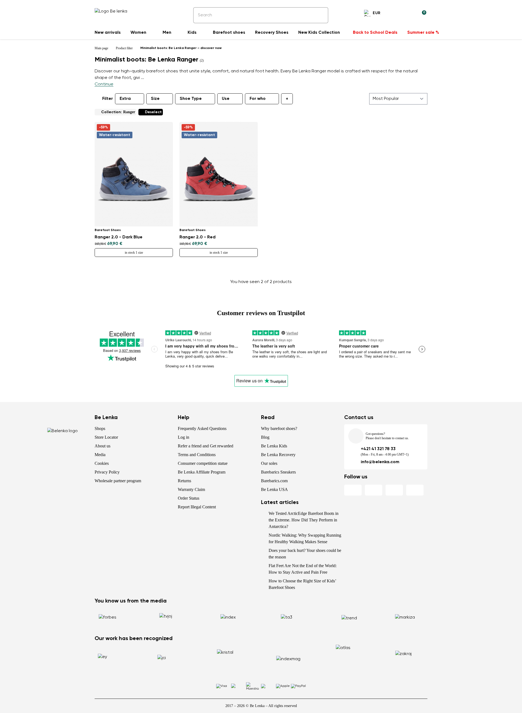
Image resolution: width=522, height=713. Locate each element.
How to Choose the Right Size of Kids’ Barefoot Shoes (302, 584)
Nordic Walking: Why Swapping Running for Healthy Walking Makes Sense (305, 538)
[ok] (320, 15)
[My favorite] (396, 14)
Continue (104, 84)
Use (225, 99)
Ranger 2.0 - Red (197, 237)
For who (258, 99)
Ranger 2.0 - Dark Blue (118, 237)
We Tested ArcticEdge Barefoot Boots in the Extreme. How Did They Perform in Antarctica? (303, 520)
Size (155, 99)
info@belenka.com (380, 462)
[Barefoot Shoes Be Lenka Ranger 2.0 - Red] (218, 174)
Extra (125, 99)
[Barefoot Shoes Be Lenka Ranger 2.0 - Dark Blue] (134, 174)
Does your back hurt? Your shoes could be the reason (305, 553)
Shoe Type (191, 99)
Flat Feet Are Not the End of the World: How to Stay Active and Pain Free (303, 568)
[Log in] (409, 14)
